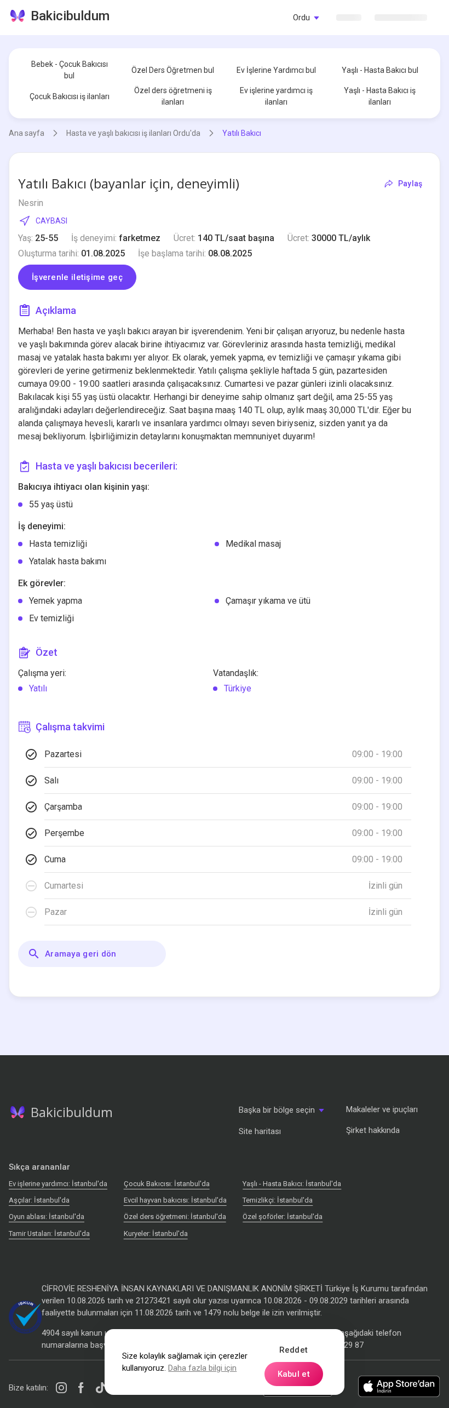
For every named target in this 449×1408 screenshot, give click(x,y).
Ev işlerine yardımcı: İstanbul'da (58, 1184)
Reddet (293, 1350)
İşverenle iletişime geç (77, 277)
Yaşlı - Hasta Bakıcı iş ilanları (380, 96)
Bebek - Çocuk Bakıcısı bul (69, 70)
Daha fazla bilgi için (202, 1368)
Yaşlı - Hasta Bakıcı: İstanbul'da (292, 1184)
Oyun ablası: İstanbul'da (46, 1216)
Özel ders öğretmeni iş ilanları (173, 96)
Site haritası (260, 1131)
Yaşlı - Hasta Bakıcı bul (380, 70)
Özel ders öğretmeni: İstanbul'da (175, 1216)
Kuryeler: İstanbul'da (156, 1233)
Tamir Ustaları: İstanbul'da (49, 1233)
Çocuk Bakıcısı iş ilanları (70, 96)
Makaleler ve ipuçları (382, 1109)
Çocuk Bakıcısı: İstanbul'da (167, 1184)
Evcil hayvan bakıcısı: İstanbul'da (175, 1200)
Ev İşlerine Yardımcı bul (276, 70)
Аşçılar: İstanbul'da (39, 1200)
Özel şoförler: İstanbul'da (283, 1216)
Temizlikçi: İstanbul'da (278, 1200)
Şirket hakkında (373, 1130)
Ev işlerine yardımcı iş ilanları (276, 96)
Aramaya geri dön (81, 954)
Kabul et (294, 1374)
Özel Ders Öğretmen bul (172, 70)
